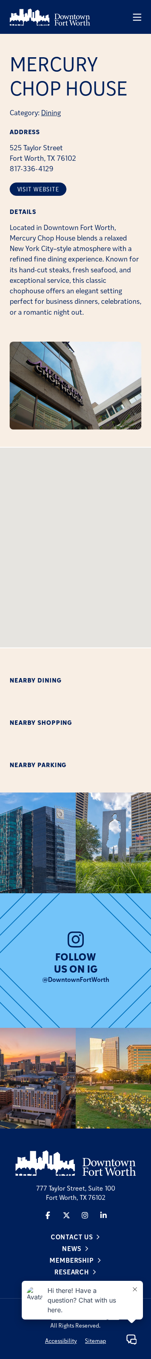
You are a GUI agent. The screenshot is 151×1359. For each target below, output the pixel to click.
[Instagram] (85, 1215)
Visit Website (38, 189)
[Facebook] (48, 1215)
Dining (51, 112)
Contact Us (72, 1236)
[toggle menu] (137, 17)
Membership (72, 1260)
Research (71, 1271)
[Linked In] (103, 1215)
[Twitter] (66, 1215)
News (72, 1248)
